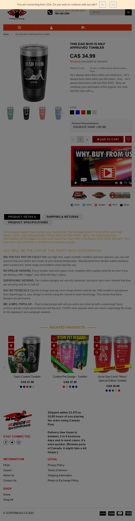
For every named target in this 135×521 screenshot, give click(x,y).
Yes (113, 4)
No (102, 4)
